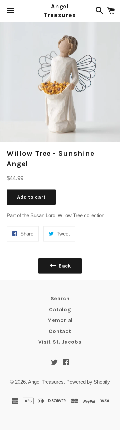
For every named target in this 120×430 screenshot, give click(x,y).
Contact (60, 331)
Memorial (60, 320)
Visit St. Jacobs (60, 342)
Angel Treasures (60, 10)
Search (60, 298)
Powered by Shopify (88, 382)
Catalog (60, 309)
